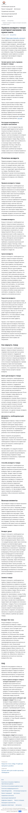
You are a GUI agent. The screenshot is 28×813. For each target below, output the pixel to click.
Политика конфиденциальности (9, 788)
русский (20, 118)
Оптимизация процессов (8, 6)
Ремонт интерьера (19, 800)
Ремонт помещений (6, 9)
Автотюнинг (17, 9)
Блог (2, 779)
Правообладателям (6, 790)
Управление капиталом (8, 11)
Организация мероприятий (9, 14)
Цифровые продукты (7, 16)
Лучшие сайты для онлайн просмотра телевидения (12, 770)
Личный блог (10, 20)
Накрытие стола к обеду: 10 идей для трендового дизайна (12, 764)
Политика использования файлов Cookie (12, 786)
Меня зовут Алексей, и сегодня (15, 38)
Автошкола (19, 805)
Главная (3, 20)
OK (20, 811)
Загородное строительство (8, 802)
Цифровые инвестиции (7, 805)
